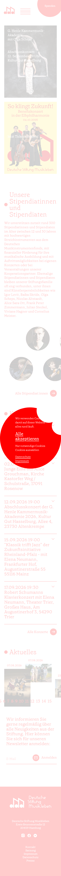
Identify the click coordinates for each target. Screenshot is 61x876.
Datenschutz (23, 457)
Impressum (22, 461)
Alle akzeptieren (27, 436)
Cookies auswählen (27, 450)
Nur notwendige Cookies (30, 446)
